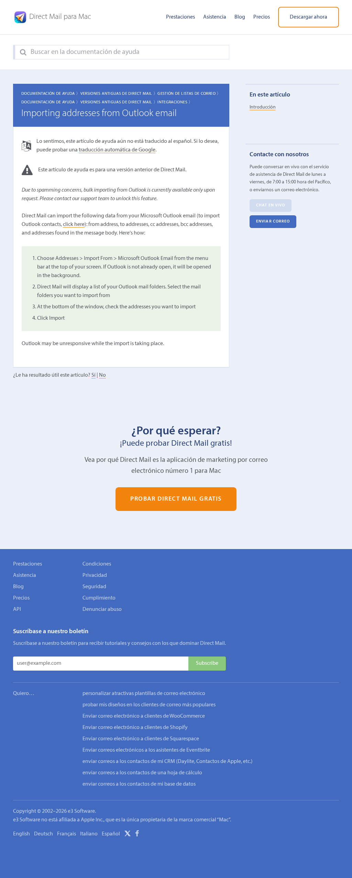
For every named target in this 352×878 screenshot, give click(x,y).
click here (74, 224)
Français (66, 834)
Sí (93, 375)
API (17, 609)
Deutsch (43, 834)
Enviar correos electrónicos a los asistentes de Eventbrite (146, 750)
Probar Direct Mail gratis (175, 499)
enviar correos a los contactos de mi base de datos (139, 784)
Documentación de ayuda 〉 (50, 94)
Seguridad (94, 587)
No (102, 375)
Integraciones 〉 (174, 102)
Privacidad (94, 575)
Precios (261, 17)
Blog (239, 17)
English (21, 834)
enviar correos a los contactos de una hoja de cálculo (142, 773)
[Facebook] (137, 835)
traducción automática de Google (117, 150)
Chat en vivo (270, 205)
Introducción (263, 107)
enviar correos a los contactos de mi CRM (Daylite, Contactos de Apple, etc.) (167, 761)
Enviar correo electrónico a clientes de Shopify (135, 727)
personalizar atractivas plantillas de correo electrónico (143, 693)
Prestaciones (180, 17)
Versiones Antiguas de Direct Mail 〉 (119, 94)
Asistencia (214, 17)
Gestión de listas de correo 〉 (189, 94)
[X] (127, 835)
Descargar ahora (308, 17)
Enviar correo (273, 221)
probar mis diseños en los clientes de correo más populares (149, 705)
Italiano (89, 834)
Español (111, 834)
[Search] (23, 52)
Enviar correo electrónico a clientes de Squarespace (140, 739)
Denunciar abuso (102, 609)
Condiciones (96, 564)
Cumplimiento (99, 598)
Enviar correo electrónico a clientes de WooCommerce (143, 716)
